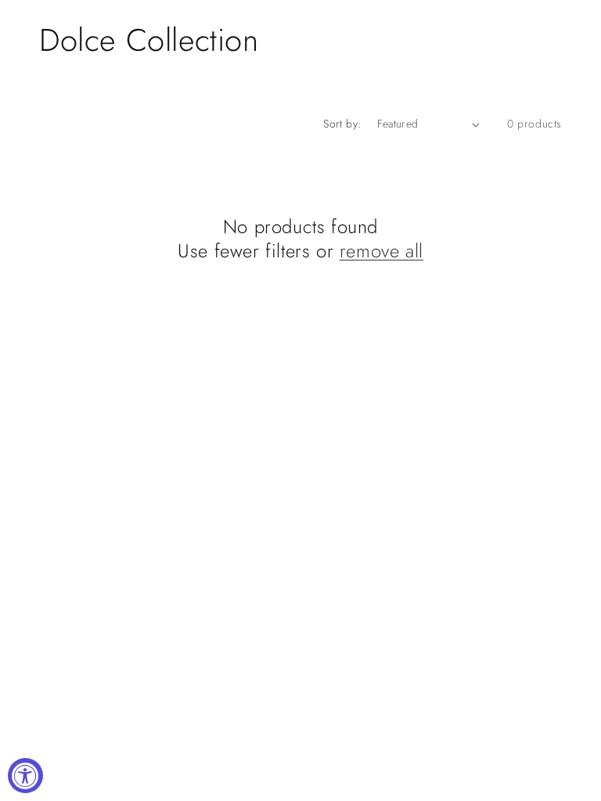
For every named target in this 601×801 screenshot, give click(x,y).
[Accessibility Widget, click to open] (25, 775)
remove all (381, 251)
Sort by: (342, 123)
